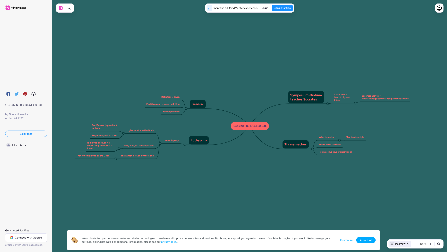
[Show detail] (438, 244)
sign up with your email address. (25, 244)
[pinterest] (25, 94)
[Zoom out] (416, 244)
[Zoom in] (430, 244)
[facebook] (8, 94)
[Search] (69, 8)
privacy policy (169, 241)
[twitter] (17, 94)
